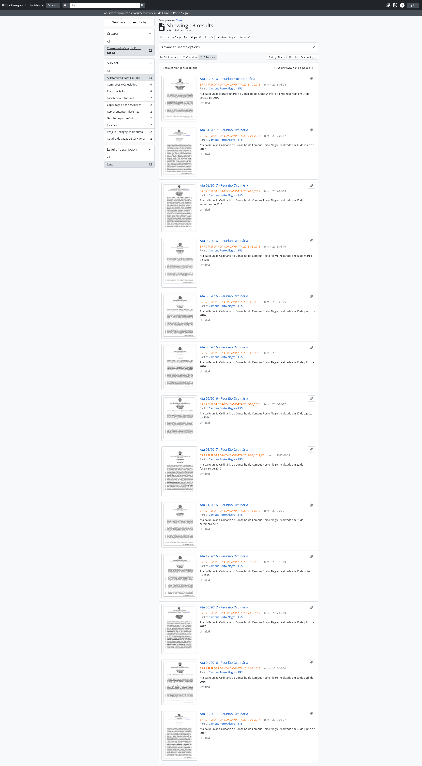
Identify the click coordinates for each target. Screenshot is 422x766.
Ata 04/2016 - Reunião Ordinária (224, 663)
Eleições (129, 126)
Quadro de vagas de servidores (129, 139)
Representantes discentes (129, 112)
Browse (52, 5)
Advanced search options (180, 47)
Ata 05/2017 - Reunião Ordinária (224, 714)
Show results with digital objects (295, 67)
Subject (112, 63)
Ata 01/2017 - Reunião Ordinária (224, 450)
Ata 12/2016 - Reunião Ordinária (224, 556)
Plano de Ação (129, 92)
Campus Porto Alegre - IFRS (226, 88)
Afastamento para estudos (129, 78)
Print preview (170, 57)
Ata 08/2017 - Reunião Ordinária (224, 185)
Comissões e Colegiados (129, 85)
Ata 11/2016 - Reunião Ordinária (224, 505)
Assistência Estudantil (129, 99)
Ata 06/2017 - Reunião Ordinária (224, 607)
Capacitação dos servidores (129, 105)
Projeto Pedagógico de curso (129, 132)
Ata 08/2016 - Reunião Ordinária (224, 347)
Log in (412, 5)
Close (179, 20)
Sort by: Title (276, 57)
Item (129, 164)
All (108, 41)
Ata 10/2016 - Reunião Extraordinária (227, 79)
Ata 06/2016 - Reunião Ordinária (224, 296)
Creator (113, 33)
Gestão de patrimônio (129, 119)
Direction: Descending (301, 57)
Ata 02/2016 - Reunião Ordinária (224, 241)
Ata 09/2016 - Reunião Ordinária (224, 398)
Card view (191, 57)
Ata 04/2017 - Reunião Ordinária (224, 130)
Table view (209, 57)
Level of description (122, 149)
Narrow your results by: (129, 22)
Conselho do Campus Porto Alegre (129, 50)
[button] (387, 5)
